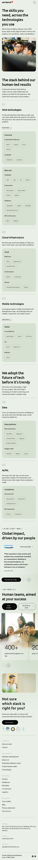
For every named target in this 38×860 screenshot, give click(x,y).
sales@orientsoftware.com (10, 847)
